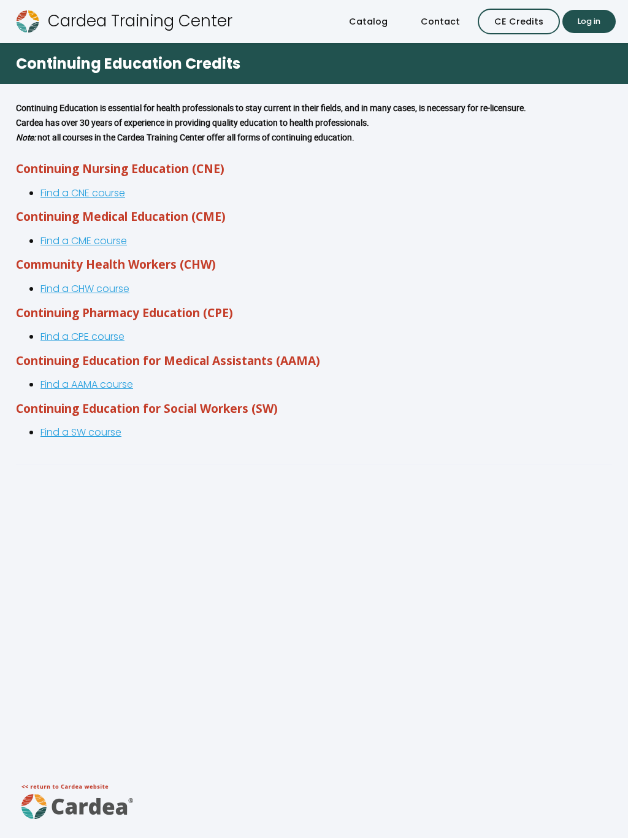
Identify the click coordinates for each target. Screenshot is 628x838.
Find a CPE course (82, 336)
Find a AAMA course (86, 384)
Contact (440, 21)
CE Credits (518, 21)
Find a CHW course (84, 289)
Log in (589, 21)
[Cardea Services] (78, 823)
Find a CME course (83, 241)
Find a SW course (80, 432)
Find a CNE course (82, 193)
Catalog (368, 21)
